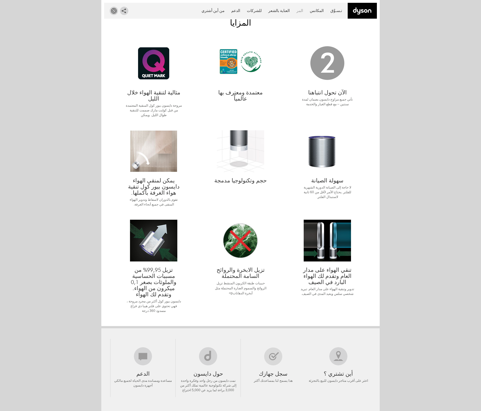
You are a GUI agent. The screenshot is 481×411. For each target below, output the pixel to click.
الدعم (235, 10)
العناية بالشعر (279, 10)
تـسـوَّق (336, 10)
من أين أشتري (213, 10)
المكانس (317, 10)
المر (299, 10)
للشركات (254, 10)
